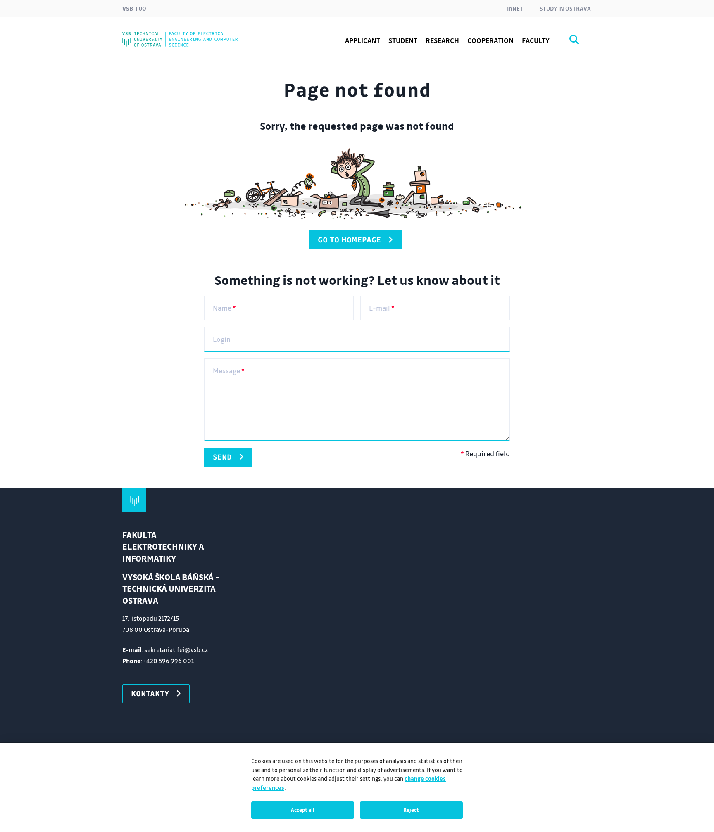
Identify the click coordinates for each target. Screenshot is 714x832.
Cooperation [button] (490, 40)
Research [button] (442, 40)
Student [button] (402, 40)
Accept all (302, 809)
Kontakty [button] (150, 693)
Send (222, 456)
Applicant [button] (362, 40)
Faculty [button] (536, 40)
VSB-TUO (134, 8)
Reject (411, 809)
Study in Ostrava (565, 8)
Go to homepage (349, 239)
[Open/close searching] (574, 41)
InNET (515, 8)
